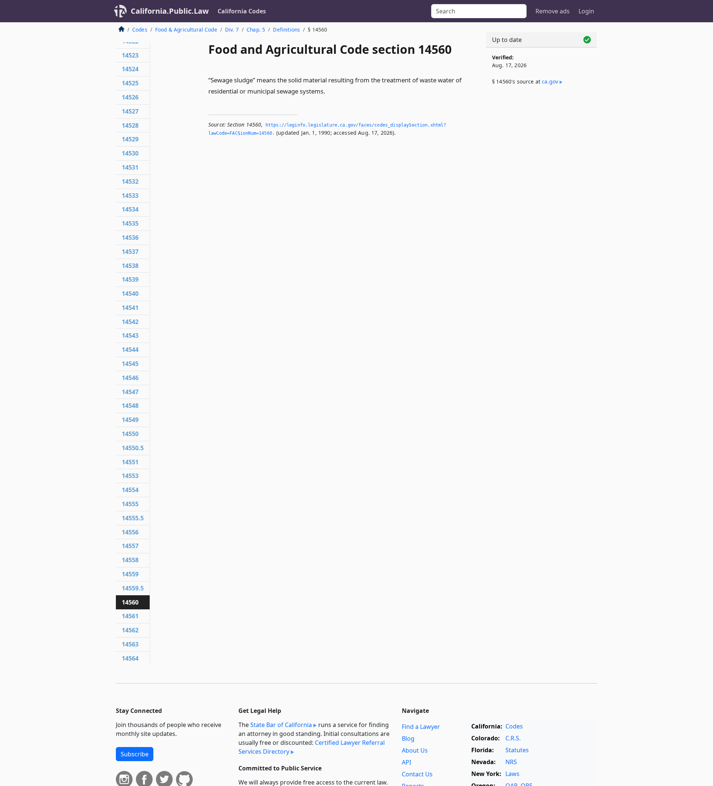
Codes (139, 29)
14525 (130, 83)
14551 (130, 462)
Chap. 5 (256, 29)
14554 (130, 490)
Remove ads (552, 11)
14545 (130, 364)
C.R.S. (513, 738)
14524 (130, 69)
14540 (130, 293)
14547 (130, 392)
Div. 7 (232, 29)
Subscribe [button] (135, 754)
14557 (130, 546)
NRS (511, 762)
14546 (130, 378)
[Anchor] (329, 91)
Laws (512, 774)
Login (586, 11)
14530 (130, 153)
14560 (130, 602)
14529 (130, 139)
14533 (130, 195)
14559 (130, 574)
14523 (130, 55)
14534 (130, 209)
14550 (130, 434)
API (406, 762)
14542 (130, 322)
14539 (130, 279)
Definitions (286, 29)
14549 (130, 420)
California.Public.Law (170, 11)
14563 (130, 644)
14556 (130, 532)
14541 (130, 308)
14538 (130, 266)
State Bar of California (281, 725)
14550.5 (133, 448)
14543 (130, 335)
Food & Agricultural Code (186, 29)
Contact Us (417, 774)
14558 (130, 560)
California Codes (242, 11)
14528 (130, 125)
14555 (130, 504)
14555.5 (133, 518)
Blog (408, 738)
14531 (130, 167)
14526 (130, 97)
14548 (130, 406)
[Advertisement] (541, 214)
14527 (130, 111)
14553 (130, 476)
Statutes (517, 750)
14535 (130, 223)
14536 (130, 237)
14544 (130, 349)
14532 (130, 181)
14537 (130, 252)
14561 (130, 616)
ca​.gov (550, 81)
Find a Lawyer (421, 727)
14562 (130, 630)
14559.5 (133, 588)
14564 (130, 658)
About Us (415, 750)
